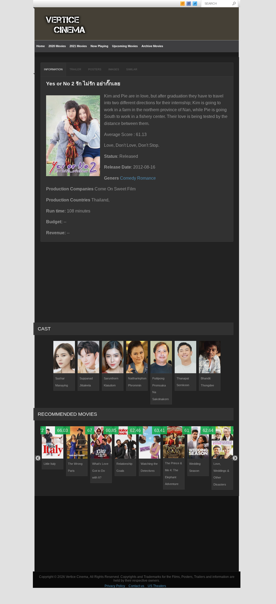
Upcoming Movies (125, 46)
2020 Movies (57, 46)
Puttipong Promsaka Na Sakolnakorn (160, 389)
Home (40, 46)
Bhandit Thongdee (207, 382)
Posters (94, 69)
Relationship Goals (124, 467)
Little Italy (50, 463)
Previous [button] (37, 458)
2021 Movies (78, 46)
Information (53, 69)
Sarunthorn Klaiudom (111, 382)
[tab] (53, 69)
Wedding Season (195, 467)
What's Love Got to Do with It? (100, 470)
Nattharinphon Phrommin (137, 382)
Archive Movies (151, 46)
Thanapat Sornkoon (183, 382)
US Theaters (157, 586)
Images (113, 69)
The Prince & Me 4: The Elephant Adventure (173, 474)
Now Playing (99, 46)
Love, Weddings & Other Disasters (221, 474)
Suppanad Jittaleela (86, 382)
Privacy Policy (115, 586)
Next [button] (234, 458)
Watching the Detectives (149, 467)
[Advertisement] (136, 533)
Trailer (75, 69)
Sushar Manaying (61, 382)
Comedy (128, 178)
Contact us (136, 586)
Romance (146, 178)
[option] (64, 365)
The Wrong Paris (75, 467)
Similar (131, 69)
